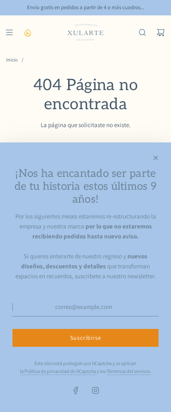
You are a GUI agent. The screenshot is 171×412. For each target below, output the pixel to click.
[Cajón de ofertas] (27, 32)
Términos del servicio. (129, 371)
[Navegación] (9, 32)
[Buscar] (142, 32)
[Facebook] (76, 390)
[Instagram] (95, 390)
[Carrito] (160, 32)
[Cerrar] (156, 158)
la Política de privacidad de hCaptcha (58, 371)
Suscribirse (85, 337)
